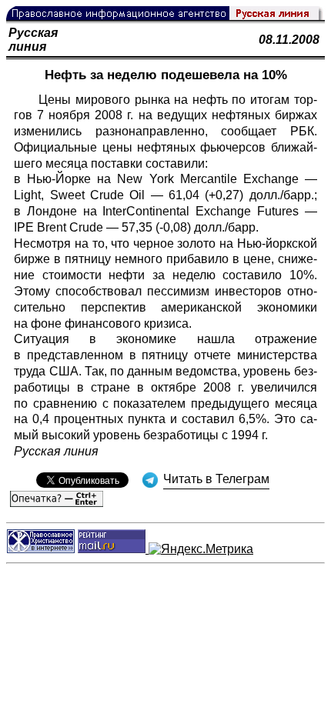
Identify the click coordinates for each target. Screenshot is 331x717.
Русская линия (33, 39)
